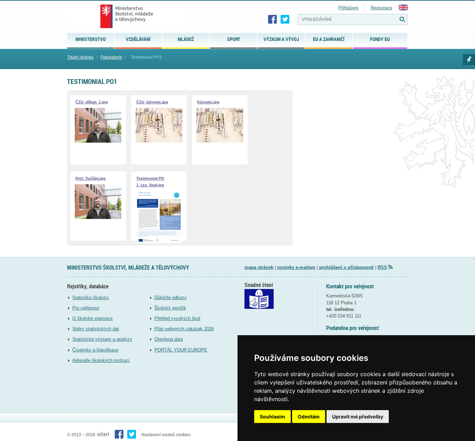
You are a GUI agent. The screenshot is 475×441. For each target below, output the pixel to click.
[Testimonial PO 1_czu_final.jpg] (159, 241)
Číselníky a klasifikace (95, 350)
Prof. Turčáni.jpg (90, 178)
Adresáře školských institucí (101, 360)
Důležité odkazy (170, 297)
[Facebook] (272, 19)
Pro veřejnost (85, 308)
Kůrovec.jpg (208, 102)
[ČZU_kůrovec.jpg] (159, 141)
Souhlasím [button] (272, 416)
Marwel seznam (469, 59)
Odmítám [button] (309, 416)
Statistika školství (90, 297)
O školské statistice (92, 318)
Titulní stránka (80, 57)
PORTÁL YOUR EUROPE (180, 350)
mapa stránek (258, 267)
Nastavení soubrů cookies (166, 435)
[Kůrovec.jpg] (219, 141)
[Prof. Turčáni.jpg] (98, 217)
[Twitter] (285, 19)
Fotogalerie (111, 57)
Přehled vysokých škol (177, 318)
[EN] (403, 8)
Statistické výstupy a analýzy (102, 339)
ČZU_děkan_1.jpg (91, 102)
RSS (382, 267)
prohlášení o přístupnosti (346, 267)
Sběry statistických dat (95, 328)
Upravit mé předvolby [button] (357, 416)
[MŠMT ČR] (126, 16)
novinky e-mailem (296, 267)
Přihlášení (348, 7)
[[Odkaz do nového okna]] (259, 307)
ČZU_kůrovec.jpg (152, 102)
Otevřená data (168, 339)
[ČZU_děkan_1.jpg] (98, 141)
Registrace (381, 7)
